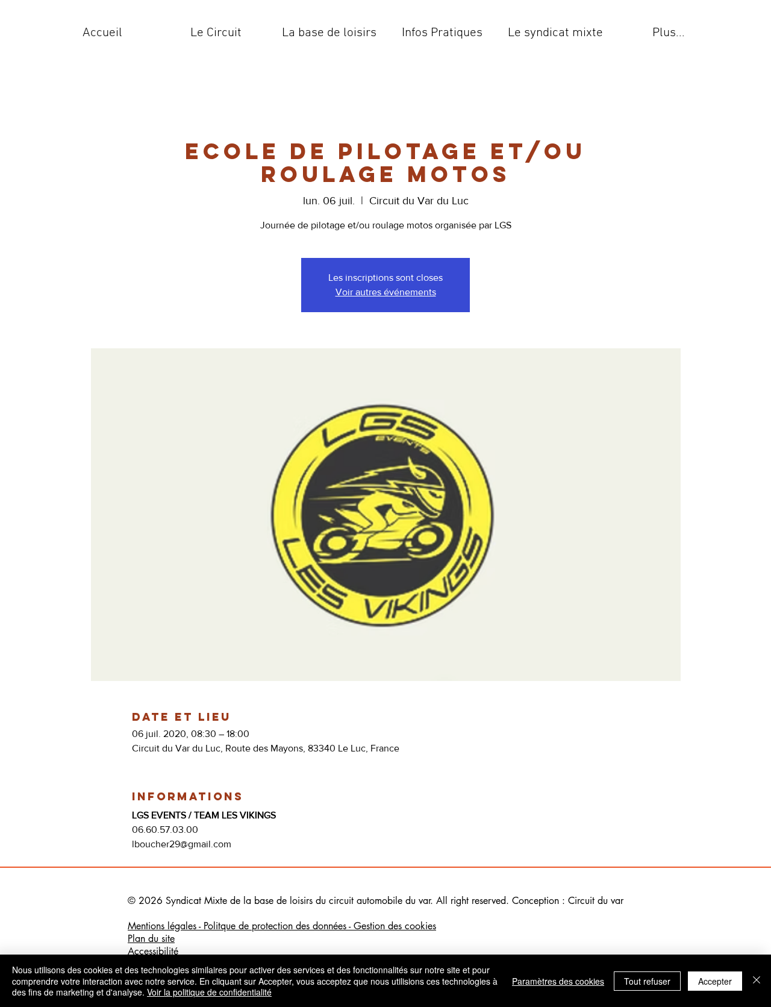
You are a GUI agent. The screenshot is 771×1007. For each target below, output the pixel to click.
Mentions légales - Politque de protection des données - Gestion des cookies (282, 926)
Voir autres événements (386, 292)
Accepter (715, 981)
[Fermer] (756, 980)
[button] (215, 33)
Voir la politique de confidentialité (209, 992)
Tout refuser (647, 981)
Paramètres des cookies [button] (558, 981)
